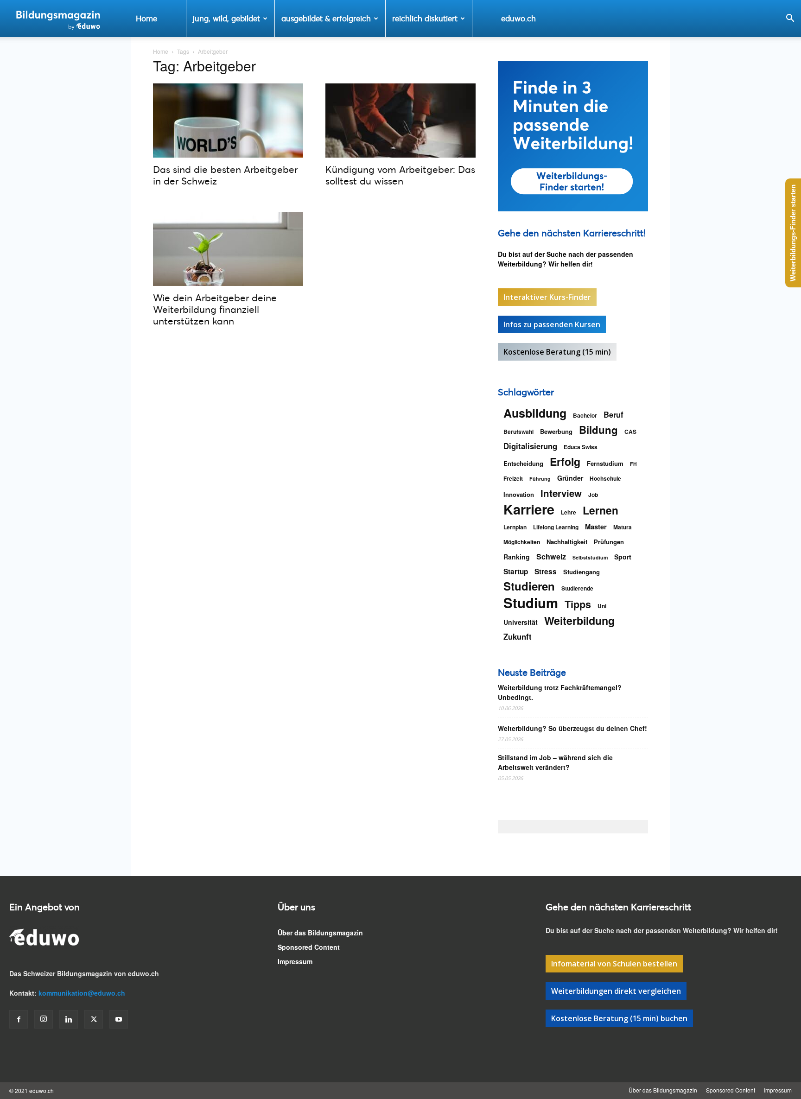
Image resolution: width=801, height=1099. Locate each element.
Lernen (600, 510)
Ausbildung (534, 413)
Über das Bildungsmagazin (320, 932)
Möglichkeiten (521, 542)
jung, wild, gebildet (226, 18)
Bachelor (585, 415)
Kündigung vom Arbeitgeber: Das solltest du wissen (400, 175)
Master (596, 527)
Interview (561, 493)
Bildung (598, 430)
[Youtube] (118, 1019)
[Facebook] (18, 1019)
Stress (545, 572)
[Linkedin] (68, 1019)
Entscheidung (523, 463)
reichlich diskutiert (425, 18)
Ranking (516, 556)
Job (593, 494)
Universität (520, 622)
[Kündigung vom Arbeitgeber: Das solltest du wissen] (400, 120)
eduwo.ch (518, 18)
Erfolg (565, 461)
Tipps (578, 604)
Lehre (568, 512)
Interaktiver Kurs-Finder (547, 297)
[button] (790, 19)
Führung (540, 478)
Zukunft (517, 637)
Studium (530, 603)
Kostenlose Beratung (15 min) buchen (619, 1018)
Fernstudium (605, 463)
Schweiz (551, 556)
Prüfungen (609, 541)
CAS (630, 431)
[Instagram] (43, 1019)
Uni (602, 606)
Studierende (577, 588)
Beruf (613, 414)
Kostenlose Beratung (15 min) (557, 352)
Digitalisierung (530, 446)
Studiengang (581, 571)
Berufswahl (518, 431)
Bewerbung (556, 431)
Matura (622, 527)
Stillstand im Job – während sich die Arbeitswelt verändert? (555, 762)
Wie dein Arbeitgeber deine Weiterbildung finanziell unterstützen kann (215, 309)
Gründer (570, 478)
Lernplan (515, 527)
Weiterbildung (579, 620)
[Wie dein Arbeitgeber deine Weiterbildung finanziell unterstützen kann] (228, 249)
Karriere (528, 509)
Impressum (295, 961)
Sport (622, 556)
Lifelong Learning (555, 527)
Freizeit (513, 478)
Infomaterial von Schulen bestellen (614, 964)
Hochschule (605, 478)
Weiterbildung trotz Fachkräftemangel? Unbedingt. (560, 692)
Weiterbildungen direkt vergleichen (616, 991)
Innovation (518, 494)
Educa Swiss (581, 447)
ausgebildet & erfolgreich (326, 18)
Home (146, 18)
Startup (515, 572)
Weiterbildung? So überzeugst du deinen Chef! (572, 728)
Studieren (529, 586)
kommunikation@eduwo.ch (81, 992)
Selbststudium (590, 557)
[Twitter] (93, 1019)
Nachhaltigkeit (567, 541)
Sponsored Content (309, 947)
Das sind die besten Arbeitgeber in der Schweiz (225, 175)
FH (633, 463)
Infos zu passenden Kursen (551, 324)
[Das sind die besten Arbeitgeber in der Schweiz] (228, 120)
